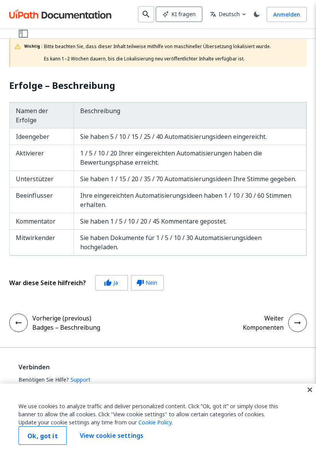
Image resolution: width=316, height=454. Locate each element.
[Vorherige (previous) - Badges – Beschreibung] (18, 323)
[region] (158, 419)
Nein (146, 283)
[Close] (310, 389)
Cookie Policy (154, 422)
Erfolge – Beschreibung (62, 86)
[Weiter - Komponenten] (297, 323)
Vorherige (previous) (61, 318)
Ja (111, 283)
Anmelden (286, 14)
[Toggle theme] (256, 14)
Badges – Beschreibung (66, 327)
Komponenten (263, 327)
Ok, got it (42, 436)
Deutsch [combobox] (225, 14)
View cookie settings (111, 435)
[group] (86, 282)
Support (81, 380)
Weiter (274, 318)
